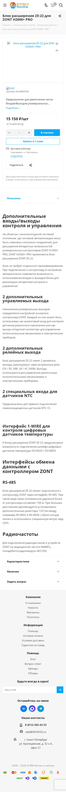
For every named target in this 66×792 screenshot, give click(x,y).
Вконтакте (23, 708)
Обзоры (33, 673)
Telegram (40, 708)
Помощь (33, 631)
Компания (33, 597)
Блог (33, 659)
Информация (33, 625)
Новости (33, 607)
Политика (33, 617)
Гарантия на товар (33, 645)
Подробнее (17, 155)
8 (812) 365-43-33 (36, 724)
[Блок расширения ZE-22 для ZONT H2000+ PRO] (33, 58)
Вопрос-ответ (33, 663)
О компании (33, 603)
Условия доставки (33, 640)
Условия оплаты (33, 635)
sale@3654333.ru (35, 732)
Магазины (33, 612)
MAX (32, 708)
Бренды (33, 668)
